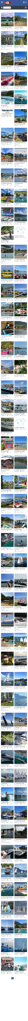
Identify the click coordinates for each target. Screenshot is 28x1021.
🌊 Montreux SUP (18, 934)
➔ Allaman (24, 668)
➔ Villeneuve (24, 237)
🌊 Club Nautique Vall (19, 802)
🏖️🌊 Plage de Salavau (19, 66)
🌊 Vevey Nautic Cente (6, 142)
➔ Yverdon (10, 242)
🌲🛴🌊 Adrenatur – (5, 469)
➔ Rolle (23, 608)
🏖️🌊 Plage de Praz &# (6, 746)
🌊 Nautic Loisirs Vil (19, 236)
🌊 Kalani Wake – (5, 802)
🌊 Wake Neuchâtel (19, 971)
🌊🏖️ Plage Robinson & (6, 222)
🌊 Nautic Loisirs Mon (19, 427)
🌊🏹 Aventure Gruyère (20, 222)
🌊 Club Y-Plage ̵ (5, 241)
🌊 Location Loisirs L (6, 648)
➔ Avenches (10, 530)
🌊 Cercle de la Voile (19, 547)
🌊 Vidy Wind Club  (19, 414)
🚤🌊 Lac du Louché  (19, 124)
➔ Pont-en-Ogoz (6, 49)
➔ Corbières (24, 223)
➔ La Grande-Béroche (20, 551)
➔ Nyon (9, 396)
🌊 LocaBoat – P (5, 820)
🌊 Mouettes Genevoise (6, 280)
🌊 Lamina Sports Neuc (19, 490)
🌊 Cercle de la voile (19, 783)
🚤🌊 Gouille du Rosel (6, 27)
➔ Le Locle (10, 649)
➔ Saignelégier (5, 610)
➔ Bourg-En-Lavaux (6, 378)
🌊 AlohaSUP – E (5, 375)
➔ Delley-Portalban (6, 630)
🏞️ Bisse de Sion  (18, 46)
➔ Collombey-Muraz (6, 339)
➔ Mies (23, 954)
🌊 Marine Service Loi (6, 414)
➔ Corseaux (24, 708)
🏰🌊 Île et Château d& (6, 46)
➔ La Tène (23, 281)
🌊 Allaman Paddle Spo (19, 666)
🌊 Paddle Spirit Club (6, 115)
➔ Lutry (9, 452)
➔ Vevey (9, 144)
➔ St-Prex (10, 434)
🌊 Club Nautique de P (6, 915)
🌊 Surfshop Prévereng (19, 142)
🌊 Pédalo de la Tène (19, 280)
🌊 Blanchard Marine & (6, 859)
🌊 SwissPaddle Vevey (19, 707)
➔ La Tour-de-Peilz (6, 571)
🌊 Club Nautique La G (6, 686)
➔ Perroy (10, 590)
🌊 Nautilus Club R (18, 859)
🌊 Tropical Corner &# (6, 183)
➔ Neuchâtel (10, 415)
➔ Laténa (23, 337)
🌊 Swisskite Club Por (6, 627)
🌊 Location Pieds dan (19, 259)
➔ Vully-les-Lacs (19, 69)
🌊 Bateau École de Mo (19, 746)
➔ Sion (23, 28)
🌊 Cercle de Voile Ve (6, 568)
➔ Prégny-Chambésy (6, 512)
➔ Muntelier (24, 898)
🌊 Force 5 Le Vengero (6, 508)
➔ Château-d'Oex (19, 630)
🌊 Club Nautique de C (6, 727)
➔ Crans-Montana (19, 166)
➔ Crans (9, 729)
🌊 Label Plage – (18, 607)
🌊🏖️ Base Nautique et (19, 86)
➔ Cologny (10, 184)
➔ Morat (23, 452)
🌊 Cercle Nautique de (6, 432)
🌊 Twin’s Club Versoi (6, 971)
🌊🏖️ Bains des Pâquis (19, 105)
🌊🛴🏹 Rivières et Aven (20, 627)
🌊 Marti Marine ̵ (18, 529)
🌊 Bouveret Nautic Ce (6, 298)
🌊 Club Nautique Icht (19, 336)
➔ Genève (23, 106)
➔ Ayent (23, 47)
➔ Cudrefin (24, 841)
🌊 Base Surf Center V (19, 508)
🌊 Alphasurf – (17, 203)
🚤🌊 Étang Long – (18, 183)
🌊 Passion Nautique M (6, 317)
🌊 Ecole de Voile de (19, 375)
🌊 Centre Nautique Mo (19, 317)
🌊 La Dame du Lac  (19, 820)
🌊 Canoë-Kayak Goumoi (7, 607)
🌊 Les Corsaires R (18, 395)
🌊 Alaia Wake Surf (18, 588)
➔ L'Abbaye (10, 164)
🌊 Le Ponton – (4, 395)
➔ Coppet (23, 376)
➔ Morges (10, 318)
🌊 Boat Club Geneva (6, 934)
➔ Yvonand (24, 88)
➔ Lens (23, 125)
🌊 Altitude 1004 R (5, 203)
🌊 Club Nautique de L (19, 878)
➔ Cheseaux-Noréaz (20, 512)
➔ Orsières (10, 67)
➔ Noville (10, 116)
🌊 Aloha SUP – (4, 666)
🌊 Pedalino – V (4, 86)
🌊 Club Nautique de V (19, 765)
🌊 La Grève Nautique (19, 648)
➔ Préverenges (19, 145)
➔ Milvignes (10, 223)
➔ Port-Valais (10, 300)
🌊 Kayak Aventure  (19, 686)
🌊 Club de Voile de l (6, 707)
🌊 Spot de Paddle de (6, 259)
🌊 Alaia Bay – (4, 105)
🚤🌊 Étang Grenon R (19, 163)
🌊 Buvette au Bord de (6, 356)
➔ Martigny (10, 28)
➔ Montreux (24, 429)
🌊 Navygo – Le (18, 727)
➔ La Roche (24, 688)
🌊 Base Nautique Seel (6, 529)
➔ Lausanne (10, 88)
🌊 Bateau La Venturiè (19, 568)
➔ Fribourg (10, 491)
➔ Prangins (10, 917)
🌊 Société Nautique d (19, 469)
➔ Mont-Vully (10, 747)
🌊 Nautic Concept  (19, 953)
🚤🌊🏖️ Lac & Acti (18, 27)
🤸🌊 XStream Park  (6, 336)
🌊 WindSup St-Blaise (19, 356)
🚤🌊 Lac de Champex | (6, 66)
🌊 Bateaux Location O (19, 298)
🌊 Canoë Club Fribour (6, 490)
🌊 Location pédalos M (19, 897)
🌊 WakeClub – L (5, 783)
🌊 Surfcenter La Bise (19, 451)
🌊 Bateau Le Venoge (6, 588)
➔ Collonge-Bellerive (7, 690)
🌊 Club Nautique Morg (6, 897)
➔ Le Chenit (24, 803)
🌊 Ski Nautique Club (6, 547)
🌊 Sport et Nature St (6, 839)
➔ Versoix (23, 318)
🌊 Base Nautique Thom (6, 163)
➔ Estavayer (24, 205)
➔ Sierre (9, 357)
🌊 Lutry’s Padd (4, 451)
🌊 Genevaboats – (5, 765)
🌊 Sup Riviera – (5, 953)
